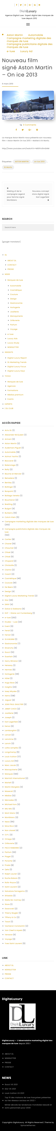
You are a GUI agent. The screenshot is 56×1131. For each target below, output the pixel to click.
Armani (8, 439)
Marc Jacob (10, 765)
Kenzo (7, 726)
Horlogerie (15, 307)
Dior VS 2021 (10, 1089)
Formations (12, 390)
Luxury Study (13, 343)
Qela (7, 869)
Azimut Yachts (11, 456)
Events (10, 399)
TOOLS (8, 376)
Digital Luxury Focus (16, 366)
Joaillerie (14, 311)
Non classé (10, 830)
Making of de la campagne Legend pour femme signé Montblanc (16, 195)
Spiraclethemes (28, 1125)
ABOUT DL (11, 260)
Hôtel (7, 678)
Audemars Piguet (13, 447)
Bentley (8, 482)
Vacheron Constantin (15, 926)
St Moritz (8, 167)
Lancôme (9, 739)
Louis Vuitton (11, 756)
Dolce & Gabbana (13, 608)
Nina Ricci (9, 826)
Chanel (8, 543)
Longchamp (10, 752)
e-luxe (11, 51)
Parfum (13, 324)
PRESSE (10, 269)
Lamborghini (11, 730)
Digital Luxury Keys (16, 371)
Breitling (9, 504)
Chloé (7, 552)
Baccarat (9, 460)
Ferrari (8, 635)
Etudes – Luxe (11, 622)
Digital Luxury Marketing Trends (19, 595)
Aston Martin (15, 35)
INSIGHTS (9, 352)
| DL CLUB (9, 408)
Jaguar (8, 700)
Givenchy (9, 648)
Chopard (9, 561)
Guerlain (9, 656)
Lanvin (8, 743)
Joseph (8, 717)
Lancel (8, 735)
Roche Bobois (11, 878)
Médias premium (15, 394)
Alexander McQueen (14, 435)
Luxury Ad (26, 51)
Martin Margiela (12, 787)
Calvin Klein (10, 517)
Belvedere (9, 478)
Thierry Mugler (11, 913)
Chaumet (9, 548)
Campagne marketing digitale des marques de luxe (29, 40)
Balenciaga (10, 465)
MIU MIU (8, 808)
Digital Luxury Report (17, 358)
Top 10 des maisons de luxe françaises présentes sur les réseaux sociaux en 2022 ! (28, 1099)
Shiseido (9, 895)
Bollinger (9, 487)
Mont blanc (10, 813)
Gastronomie (16, 303)
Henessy (9, 665)
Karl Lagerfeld (11, 722)
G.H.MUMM (9, 639)
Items (7, 695)
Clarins (8, 569)
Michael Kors (11, 804)
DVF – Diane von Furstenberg (18, 613)
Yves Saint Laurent (13, 943)
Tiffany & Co (10, 917)
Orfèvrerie (15, 320)
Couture (14, 294)
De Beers (9, 587)
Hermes (8, 669)
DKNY (7, 604)
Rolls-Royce (10, 882)
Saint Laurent (11, 887)
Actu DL (8, 430)
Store (7, 904)
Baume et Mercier (13, 473)
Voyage (13, 329)
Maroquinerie (16, 316)
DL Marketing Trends (17, 362)
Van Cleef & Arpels (13, 930)
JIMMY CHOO (11, 709)
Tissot (7, 921)
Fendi (7, 630)
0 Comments (29, 124)
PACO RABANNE (12, 848)
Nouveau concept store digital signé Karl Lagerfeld (40, 194)
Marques (9, 774)
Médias (8, 795)
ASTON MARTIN (21, 161)
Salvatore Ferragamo (15, 891)
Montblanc (10, 817)
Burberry (9, 513)
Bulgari (8, 508)
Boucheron (10, 500)
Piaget (8, 856)
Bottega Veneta (12, 495)
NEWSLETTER (13, 347)
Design (13, 298)
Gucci (7, 652)
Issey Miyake (11, 691)
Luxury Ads (12, 338)
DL (6, 255)
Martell (8, 782)
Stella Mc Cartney (13, 900)
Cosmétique (16, 290)
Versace (9, 934)
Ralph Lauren (11, 874)
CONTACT (11, 265)
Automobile (35, 35)
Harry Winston (11, 661)
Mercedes (9, 800)
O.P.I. (7, 834)
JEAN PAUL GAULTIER (14, 704)
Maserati (9, 791)
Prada (7, 865)
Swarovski (9, 908)
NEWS (7, 274)
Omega (8, 839)
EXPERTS (8, 404)
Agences (11, 386)
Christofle (9, 565)
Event (7, 626)
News (7, 821)
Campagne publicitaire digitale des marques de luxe (30, 46)
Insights (8, 687)
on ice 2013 (39, 161)
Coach (8, 574)
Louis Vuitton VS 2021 (14, 1093)
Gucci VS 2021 (11, 1084)
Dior (7, 600)
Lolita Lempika (11, 748)
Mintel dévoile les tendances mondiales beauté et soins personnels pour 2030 (28, 1106)
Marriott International (15, 778)
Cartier (8, 539)
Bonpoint (9, 491)
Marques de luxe (15, 280)
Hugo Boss (10, 682)
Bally (7, 469)
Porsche (8, 861)
